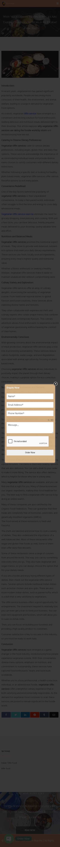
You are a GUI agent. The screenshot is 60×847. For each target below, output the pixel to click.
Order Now (30, 452)
